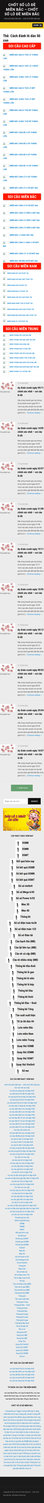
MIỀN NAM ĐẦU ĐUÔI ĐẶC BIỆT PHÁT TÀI (22, 315)
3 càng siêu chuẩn (25, 1414)
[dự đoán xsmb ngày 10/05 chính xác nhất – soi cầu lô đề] (7, 587)
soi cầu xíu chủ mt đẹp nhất (22, 1181)
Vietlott (22, 1248)
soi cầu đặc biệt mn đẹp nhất (22, 1196)
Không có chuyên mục (32, 1453)
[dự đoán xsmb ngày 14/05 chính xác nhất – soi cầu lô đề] (7, 426)
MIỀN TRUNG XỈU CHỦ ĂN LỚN (20, 335)
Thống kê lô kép (25, 984)
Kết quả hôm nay (25, 861)
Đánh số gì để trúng (22, 1220)
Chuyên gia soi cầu (22, 1218)
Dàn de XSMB (23, 1441)
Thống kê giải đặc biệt (24, 1465)
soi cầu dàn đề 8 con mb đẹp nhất (22, 1115)
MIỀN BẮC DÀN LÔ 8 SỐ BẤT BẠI (24, 205)
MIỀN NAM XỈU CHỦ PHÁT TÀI (18, 273)
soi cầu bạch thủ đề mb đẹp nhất (22, 1094)
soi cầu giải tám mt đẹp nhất (22, 1169)
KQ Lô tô (22, 1329)
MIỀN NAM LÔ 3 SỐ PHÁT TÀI (17, 321)
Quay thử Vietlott (25, 1064)
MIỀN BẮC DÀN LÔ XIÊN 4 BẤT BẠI (25, 228)
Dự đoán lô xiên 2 (16, 1453)
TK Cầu (22, 1281)
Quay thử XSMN (25, 1052)
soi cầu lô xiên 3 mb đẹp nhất (22, 1142)
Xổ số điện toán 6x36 (25, 922)
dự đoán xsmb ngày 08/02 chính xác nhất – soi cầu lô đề (31, 674)
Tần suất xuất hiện (25, 1015)
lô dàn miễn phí (31, 1456)
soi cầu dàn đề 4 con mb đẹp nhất (22, 1109)
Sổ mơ (25, 1070)
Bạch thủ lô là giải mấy (28, 1420)
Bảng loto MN (22, 1335)
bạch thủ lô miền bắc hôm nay (23, 1423)
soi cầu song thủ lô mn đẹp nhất (22, 1211)
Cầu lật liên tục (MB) (25, 947)
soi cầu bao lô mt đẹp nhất (22, 1160)
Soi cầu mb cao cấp (22, 1088)
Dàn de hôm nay (11, 1441)
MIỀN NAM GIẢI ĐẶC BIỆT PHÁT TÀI (20, 279)
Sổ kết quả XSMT (25, 879)
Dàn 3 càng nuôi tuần (29, 1435)
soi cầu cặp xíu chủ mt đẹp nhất (22, 1163)
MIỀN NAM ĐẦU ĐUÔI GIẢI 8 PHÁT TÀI (20, 309)
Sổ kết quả (22, 1236)
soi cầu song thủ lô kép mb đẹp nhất (22, 1151)
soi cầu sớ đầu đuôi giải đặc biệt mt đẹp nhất (22, 1178)
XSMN (25, 848)
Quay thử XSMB (25, 1046)
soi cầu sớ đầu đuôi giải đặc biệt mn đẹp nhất (22, 1208)
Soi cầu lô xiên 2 (10, 1462)
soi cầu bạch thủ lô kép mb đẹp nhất (22, 1097)
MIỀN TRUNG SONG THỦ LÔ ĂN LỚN (22, 358)
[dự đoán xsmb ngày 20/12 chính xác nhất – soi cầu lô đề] (7, 627)
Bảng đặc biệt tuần (25, 1429)
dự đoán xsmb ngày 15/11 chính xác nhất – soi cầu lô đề (31, 553)
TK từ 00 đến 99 (25, 1021)
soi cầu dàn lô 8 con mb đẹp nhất (22, 1133)
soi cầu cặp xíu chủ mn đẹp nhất (22, 1190)
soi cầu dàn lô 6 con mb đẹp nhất (22, 1127)
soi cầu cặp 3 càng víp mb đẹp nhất (22, 1106)
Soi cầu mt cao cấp (22, 1157)
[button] (37, 25)
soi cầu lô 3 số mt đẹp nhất (22, 1172)
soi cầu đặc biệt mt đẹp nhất (22, 1166)
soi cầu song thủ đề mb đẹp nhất (22, 1148)
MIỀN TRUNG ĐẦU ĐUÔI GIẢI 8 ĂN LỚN (23, 362)
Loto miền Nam (25, 1033)
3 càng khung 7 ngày (13, 1411)
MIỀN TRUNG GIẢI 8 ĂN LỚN (19, 344)
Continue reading (34, 413)
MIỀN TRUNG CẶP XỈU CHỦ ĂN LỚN (22, 353)
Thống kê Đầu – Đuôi (25, 1003)
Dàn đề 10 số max (17, 1447)
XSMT (25, 855)
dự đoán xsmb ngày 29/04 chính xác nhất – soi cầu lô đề (31, 714)
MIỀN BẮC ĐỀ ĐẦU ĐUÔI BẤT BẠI (24, 261)
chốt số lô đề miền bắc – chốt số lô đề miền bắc (22, 9)
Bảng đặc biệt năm (29, 1426)
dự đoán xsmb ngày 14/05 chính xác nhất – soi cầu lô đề (31, 432)
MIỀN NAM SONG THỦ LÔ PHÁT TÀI (20, 303)
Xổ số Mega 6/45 (25, 892)
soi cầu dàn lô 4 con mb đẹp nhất (22, 1124)
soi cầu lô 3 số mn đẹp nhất (22, 1202)
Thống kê (25, 916)
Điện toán (22, 1269)
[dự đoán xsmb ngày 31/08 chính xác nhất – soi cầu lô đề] (7, 506)
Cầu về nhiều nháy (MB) (25, 959)
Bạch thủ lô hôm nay (11, 1420)
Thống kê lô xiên (25, 978)
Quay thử (22, 1341)
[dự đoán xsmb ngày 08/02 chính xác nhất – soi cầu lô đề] (7, 668)
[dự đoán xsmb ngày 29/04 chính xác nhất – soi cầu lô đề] (7, 708)
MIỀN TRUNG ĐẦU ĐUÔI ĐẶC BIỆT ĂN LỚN (24, 367)
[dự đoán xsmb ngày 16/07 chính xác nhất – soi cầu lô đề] (7, 748)
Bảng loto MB (22, 1338)
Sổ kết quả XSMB (25, 867)
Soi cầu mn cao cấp (22, 1187)
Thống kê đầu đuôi (25, 966)
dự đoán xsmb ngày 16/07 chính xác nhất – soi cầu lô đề (31, 754)
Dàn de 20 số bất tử (23, 1438)
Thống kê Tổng (25, 1009)
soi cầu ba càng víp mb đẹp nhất (22, 1091)
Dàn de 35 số (36, 1438)
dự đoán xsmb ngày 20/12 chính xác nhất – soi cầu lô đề (31, 633)
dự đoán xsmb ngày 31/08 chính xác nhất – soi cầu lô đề (31, 512)
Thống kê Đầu (25, 990)
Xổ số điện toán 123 (25, 929)
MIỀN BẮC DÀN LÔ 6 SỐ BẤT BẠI (24, 188)
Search (34, 801)
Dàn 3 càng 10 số (14, 1435)
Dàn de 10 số (10, 1438)
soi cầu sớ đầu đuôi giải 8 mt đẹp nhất (22, 1175)
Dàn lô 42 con (31, 1444)
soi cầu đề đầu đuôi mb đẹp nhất (22, 1136)
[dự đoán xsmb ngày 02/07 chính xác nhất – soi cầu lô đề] (7, 466)
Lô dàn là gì (20, 1456)
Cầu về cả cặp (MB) (25, 953)
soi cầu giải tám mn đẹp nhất (22, 1199)
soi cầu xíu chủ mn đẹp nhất (22, 1214)
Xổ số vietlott (25, 885)
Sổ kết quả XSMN (25, 873)
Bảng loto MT (22, 1332)
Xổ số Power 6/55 (25, 898)
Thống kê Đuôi (25, 996)
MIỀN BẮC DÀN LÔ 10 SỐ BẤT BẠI (24, 253)
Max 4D (25, 910)
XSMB (25, 842)
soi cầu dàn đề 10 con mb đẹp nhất (22, 1118)
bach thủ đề (15, 1417)
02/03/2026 (24, 383)
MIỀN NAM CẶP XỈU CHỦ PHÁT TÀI (19, 297)
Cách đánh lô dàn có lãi (24, 1432)
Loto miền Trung (25, 1039)
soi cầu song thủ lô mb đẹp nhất (22, 1154)
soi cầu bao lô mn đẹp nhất (22, 1193)
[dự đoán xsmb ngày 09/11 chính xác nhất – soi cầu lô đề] (7, 385)
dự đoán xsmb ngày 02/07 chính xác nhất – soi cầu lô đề (31, 472)
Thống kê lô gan (25, 972)
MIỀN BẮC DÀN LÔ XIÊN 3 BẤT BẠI (25, 220)
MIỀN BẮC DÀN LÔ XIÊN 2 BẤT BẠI (25, 213)
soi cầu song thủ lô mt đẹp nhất (22, 1184)
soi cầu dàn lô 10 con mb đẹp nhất (22, 1121)
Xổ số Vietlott (22, 1263)
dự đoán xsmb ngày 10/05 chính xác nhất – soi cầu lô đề (31, 593)
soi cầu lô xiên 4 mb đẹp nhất (22, 1145)
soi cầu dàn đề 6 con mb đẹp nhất (22, 1112)
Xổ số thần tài (25, 935)
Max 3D (25, 904)
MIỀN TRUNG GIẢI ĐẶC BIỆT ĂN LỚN (22, 340)
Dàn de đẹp (21, 1444)
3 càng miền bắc (27, 1411)
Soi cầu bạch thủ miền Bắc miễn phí (26, 1459)
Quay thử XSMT (25, 1058)
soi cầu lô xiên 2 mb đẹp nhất (22, 1139)
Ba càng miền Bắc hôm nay (30, 1417)
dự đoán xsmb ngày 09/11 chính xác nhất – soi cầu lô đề (31, 391)
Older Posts (23, 788)
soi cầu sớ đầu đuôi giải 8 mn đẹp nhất (22, 1205)
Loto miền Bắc (25, 1027)
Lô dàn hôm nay (10, 1456)
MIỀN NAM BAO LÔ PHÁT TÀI (17, 291)
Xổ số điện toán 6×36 (22, 1278)
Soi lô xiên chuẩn (22, 1462)
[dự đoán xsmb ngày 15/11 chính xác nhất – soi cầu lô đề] (7, 547)
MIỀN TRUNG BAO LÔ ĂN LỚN (20, 349)
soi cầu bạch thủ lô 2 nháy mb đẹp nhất (22, 1103)
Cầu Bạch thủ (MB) (22, 1293)
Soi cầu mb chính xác (22, 1130)
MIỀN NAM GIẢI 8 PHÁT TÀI (17, 285)
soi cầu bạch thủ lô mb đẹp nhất (22, 1100)
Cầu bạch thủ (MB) (25, 941)
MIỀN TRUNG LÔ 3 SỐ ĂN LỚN (20, 371)
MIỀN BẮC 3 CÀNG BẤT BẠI (21, 235)
